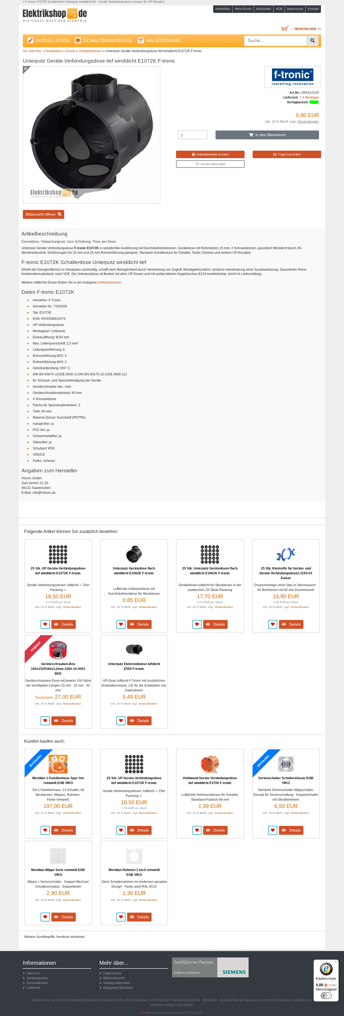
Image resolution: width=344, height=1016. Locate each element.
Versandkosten (308, 122)
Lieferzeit (32, 988)
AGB (279, 9)
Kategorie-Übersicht (117, 988)
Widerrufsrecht (113, 978)
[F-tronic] (292, 77)
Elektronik (210, 1000)
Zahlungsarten (36, 978)
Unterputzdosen (109, 282)
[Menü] (335, 963)
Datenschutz (111, 973)
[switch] (326, 995)
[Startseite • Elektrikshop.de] (70, 17)
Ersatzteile (192, 1000)
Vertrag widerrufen (116, 983)
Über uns (32, 973)
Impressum (295, 9)
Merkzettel (263, 9)
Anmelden (222, 9)
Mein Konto (243, 9)
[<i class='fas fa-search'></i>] (312, 40)
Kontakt (313, 9)
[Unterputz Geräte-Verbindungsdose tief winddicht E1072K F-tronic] (91, 201)
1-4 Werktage (309, 97)
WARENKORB (305, 29)
